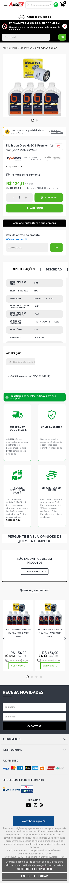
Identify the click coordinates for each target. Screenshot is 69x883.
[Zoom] (34, 85)
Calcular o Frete (27, 247)
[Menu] (6, 5)
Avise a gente (34, 571)
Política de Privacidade (38, 868)
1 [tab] (32, 120)
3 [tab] (36, 677)
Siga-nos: (34, 800)
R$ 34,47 (41, 188)
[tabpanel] (34, 85)
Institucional (12, 749)
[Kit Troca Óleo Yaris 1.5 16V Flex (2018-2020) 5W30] (50, 613)
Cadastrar (34, 726)
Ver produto (18, 666)
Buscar (28, 5)
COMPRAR (51, 197)
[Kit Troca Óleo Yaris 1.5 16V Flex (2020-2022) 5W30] (18, 613)
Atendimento (12, 739)
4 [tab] (41, 677)
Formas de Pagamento (26, 174)
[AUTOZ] (10, 48)
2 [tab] (37, 120)
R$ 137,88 (15, 188)
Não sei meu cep (15, 239)
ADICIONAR (36, 207)
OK (62, 37)
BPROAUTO (14, 159)
